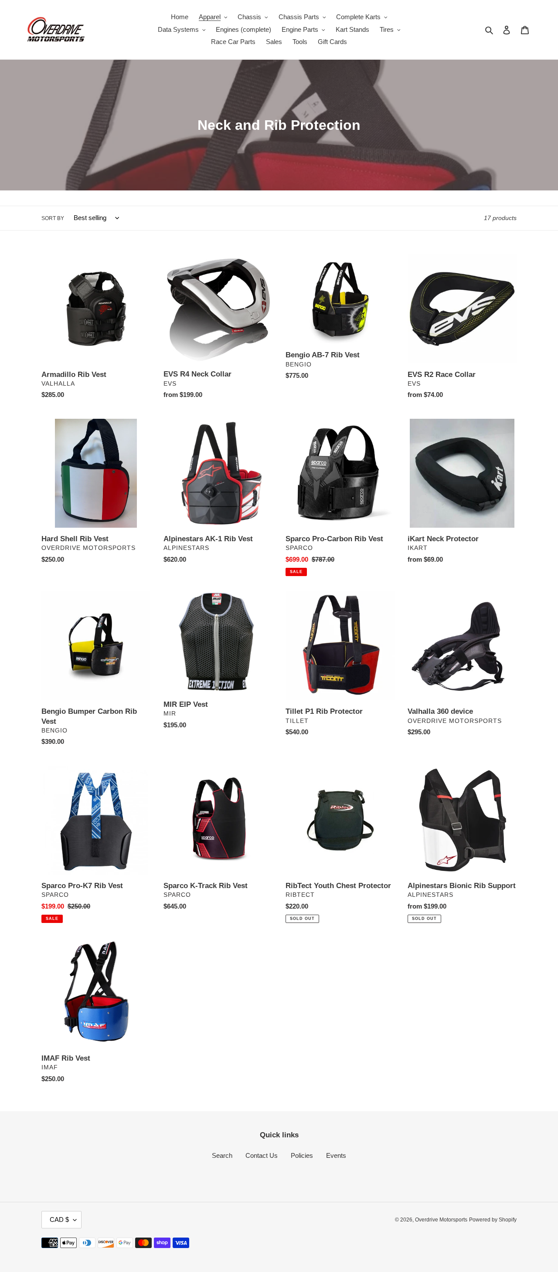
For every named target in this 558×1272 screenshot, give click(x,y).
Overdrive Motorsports (441, 1220)
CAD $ (59, 1219)
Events (336, 1155)
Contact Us (261, 1155)
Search (222, 1155)
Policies (302, 1155)
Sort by (52, 218)
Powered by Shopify (493, 1220)
